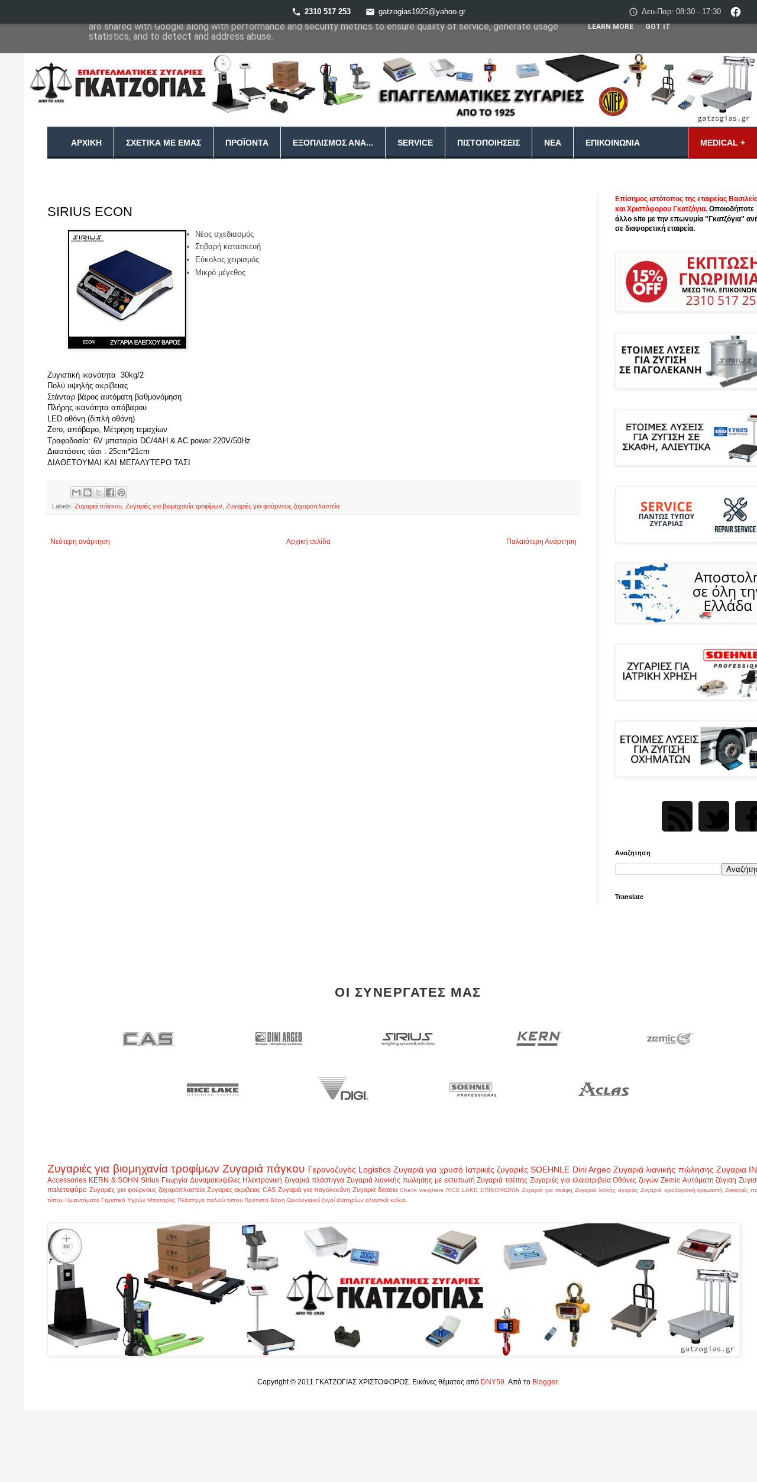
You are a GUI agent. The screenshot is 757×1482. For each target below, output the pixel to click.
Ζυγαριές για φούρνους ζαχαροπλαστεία (282, 506)
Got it (658, 26)
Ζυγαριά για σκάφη (547, 1190)
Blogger (544, 1382)
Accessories (66, 1180)
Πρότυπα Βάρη (264, 1200)
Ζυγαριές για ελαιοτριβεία (570, 1180)
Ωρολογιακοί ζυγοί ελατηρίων (325, 1200)
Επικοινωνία (612, 142)
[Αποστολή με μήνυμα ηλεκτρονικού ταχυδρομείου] (76, 492)
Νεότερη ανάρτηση (80, 541)
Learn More (610, 26)
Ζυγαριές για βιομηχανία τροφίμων (173, 506)
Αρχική (86, 142)
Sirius (150, 1180)
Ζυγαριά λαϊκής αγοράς (606, 1190)
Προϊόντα (246, 142)
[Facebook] (736, 12)
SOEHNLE (550, 1169)
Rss (677, 816)
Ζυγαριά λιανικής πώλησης (663, 1169)
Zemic (670, 1180)
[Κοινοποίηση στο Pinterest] (121, 492)
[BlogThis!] (87, 492)
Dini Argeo (591, 1169)
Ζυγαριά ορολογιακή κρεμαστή (681, 1190)
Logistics (374, 1169)
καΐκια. (398, 1200)
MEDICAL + (722, 142)
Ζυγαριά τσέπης (502, 1180)
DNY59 (492, 1382)
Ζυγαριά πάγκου (98, 506)
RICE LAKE (462, 1190)
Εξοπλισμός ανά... (333, 142)
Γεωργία (174, 1180)
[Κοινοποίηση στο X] (99, 492)
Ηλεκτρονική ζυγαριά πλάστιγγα (293, 1180)
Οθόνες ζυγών (635, 1180)
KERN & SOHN (114, 1180)
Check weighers (422, 1190)
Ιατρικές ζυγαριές (496, 1169)
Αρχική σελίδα (308, 541)
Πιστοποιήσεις (488, 142)
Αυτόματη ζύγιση (709, 1180)
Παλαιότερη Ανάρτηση (541, 541)
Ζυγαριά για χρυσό (428, 1169)
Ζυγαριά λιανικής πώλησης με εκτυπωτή (411, 1180)
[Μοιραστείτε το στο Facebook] (110, 492)
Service (415, 142)
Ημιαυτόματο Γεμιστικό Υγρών (105, 1200)
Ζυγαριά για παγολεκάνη (314, 1189)
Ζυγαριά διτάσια (374, 1189)
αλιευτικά (377, 1200)
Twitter (713, 816)
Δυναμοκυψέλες (215, 1180)
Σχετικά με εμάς (163, 142)
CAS (269, 1189)
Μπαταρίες (161, 1200)
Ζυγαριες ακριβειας (234, 1189)
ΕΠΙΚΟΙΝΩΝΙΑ (499, 1190)
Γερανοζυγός (332, 1169)
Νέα (552, 142)
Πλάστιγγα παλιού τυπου (209, 1200)
